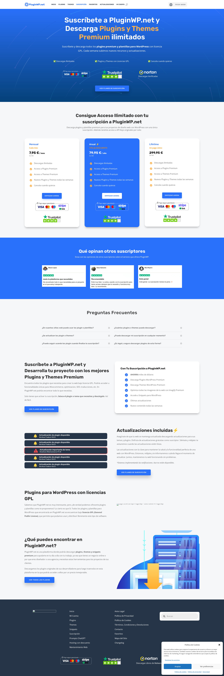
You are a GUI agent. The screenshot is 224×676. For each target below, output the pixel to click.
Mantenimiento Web (79, 647)
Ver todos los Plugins (39, 580)
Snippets (73, 629)
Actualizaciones (107, 4)
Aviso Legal (119, 611)
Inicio (53, 4)
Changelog (119, 642)
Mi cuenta (120, 4)
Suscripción (81, 4)
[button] (219, 645)
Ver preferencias (206, 666)
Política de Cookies (123, 620)
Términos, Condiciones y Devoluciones (132, 624)
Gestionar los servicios (172, 660)
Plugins (61, 4)
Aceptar (178, 666)
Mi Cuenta (74, 616)
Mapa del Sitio (121, 638)
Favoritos (93, 4)
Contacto (119, 629)
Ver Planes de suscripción (112, 88)
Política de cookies (181, 672)
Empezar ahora (52, 196)
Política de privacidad (194, 672)
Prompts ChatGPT (77, 638)
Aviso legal (206, 672)
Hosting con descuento (80, 642)
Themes (71, 4)
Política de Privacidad (124, 616)
